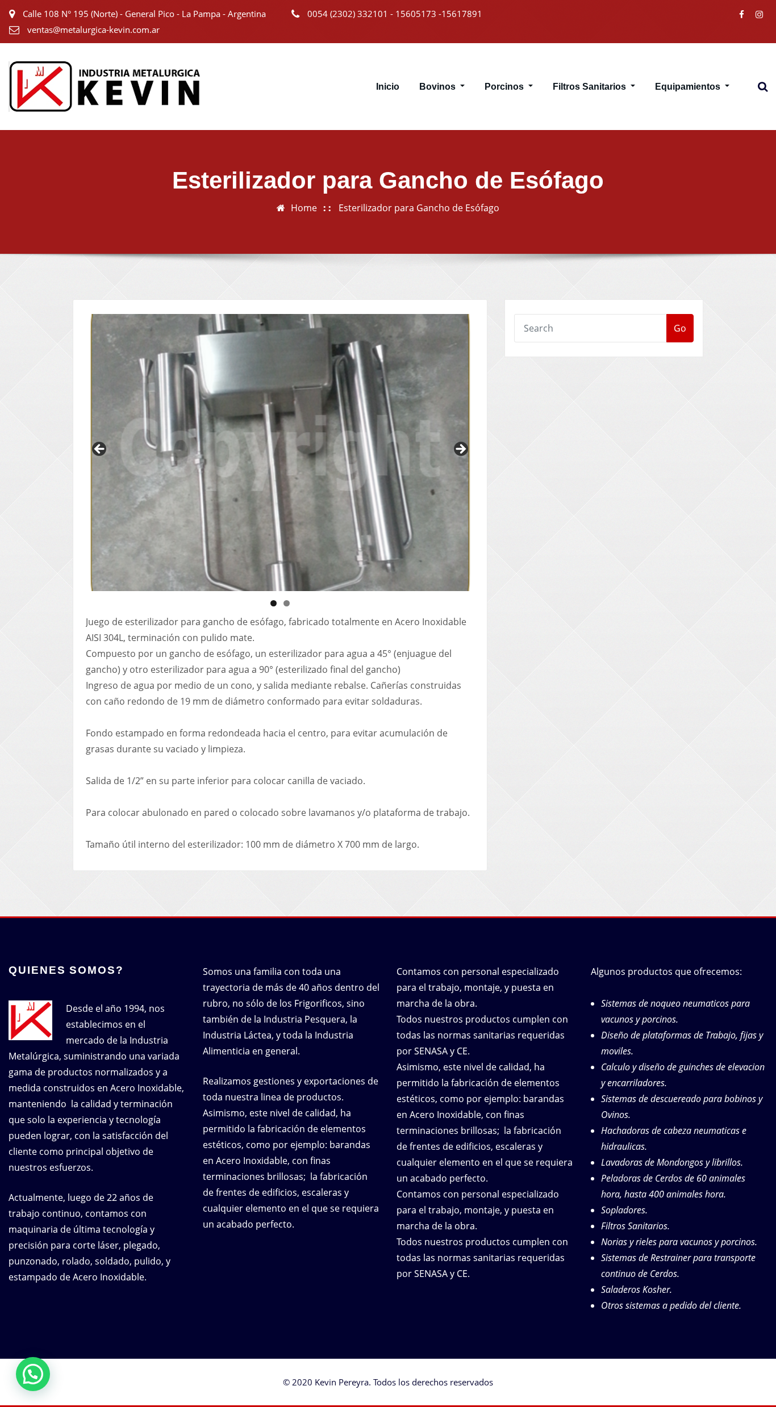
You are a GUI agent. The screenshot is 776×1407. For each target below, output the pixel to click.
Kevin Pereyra (342, 1382)
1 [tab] (273, 603)
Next (460, 449)
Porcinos (505, 86)
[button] (33, 1374)
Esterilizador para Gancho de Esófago (419, 208)
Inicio (387, 86)
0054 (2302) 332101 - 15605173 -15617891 (394, 13)
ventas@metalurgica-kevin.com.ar (93, 29)
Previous (100, 449)
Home (304, 208)
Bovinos (438, 86)
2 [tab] (286, 603)
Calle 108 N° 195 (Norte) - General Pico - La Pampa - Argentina (144, 13)
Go (680, 328)
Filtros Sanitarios (590, 86)
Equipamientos (689, 86)
